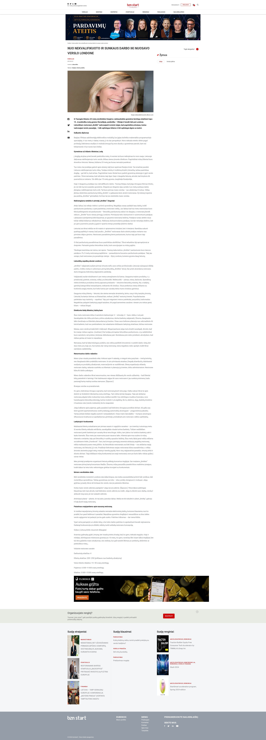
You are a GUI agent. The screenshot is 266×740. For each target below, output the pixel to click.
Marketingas (86, 639)
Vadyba (74, 68)
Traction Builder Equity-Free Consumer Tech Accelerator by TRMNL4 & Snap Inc (182, 645)
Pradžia (69, 43)
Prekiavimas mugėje (121, 660)
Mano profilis (121, 720)
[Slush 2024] (163, 664)
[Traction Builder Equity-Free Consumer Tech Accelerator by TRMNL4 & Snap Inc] (163, 643)
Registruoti (169, 616)
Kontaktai (144, 722)
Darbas (144, 725)
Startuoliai (130, 12)
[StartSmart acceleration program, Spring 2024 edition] (163, 686)
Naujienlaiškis (179, 12)
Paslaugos (161, 12)
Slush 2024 (174, 667)
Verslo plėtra (171, 61)
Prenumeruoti (175, 5)
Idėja (160, 61)
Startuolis (85, 662)
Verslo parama (184, 664)
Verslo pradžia (75, 43)
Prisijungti (186, 4)
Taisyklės (144, 731)
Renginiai (146, 12)
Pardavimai (118, 637)
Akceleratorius (176, 639)
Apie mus (144, 728)
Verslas (85, 12)
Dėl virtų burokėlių (120, 652)
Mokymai (99, 12)
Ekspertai (114, 12)
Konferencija (189, 662)
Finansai (84, 686)
